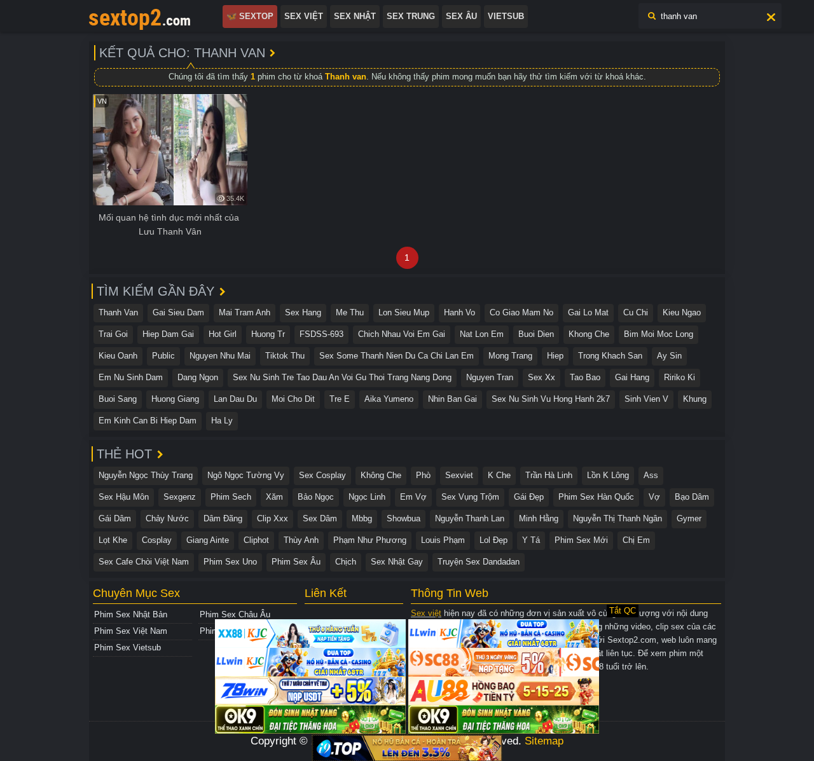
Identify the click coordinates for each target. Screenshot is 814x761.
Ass (651, 475)
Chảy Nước (167, 518)
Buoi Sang (118, 399)
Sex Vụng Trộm (470, 497)
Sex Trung (411, 16)
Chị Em (636, 540)
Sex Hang (303, 312)
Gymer (689, 518)
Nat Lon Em (482, 334)
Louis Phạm (443, 540)
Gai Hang (632, 377)
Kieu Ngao (682, 312)
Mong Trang (510, 355)
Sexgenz (179, 497)
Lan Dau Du (235, 399)
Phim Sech (230, 497)
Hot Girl (223, 334)
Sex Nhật (355, 16)
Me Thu (350, 312)
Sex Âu (461, 16)
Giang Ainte (207, 540)
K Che (499, 475)
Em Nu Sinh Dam (131, 377)
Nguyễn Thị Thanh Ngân (617, 518)
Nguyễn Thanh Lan (469, 518)
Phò (423, 475)
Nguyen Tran (489, 377)
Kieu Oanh (118, 355)
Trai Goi (113, 334)
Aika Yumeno (388, 399)
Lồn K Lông (608, 475)
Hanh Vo (459, 312)
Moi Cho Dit (293, 399)
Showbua (403, 518)
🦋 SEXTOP (249, 16)
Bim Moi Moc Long (658, 334)
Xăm (274, 497)
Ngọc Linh (366, 497)
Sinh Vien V (646, 399)
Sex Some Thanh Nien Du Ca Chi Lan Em (396, 355)
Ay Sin (669, 355)
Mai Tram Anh (244, 312)
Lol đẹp (493, 540)
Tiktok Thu (285, 355)
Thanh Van (118, 312)
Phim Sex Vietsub (127, 647)
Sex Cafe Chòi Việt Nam (144, 561)
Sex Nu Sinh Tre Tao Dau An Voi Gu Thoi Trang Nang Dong (342, 377)
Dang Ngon (197, 377)
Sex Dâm (320, 518)
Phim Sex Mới (581, 540)
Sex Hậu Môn (124, 497)
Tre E (339, 399)
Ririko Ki (679, 377)
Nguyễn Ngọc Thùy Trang (146, 475)
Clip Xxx (272, 518)
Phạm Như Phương (369, 540)
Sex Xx (541, 377)
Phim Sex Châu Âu (235, 614)
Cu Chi (635, 312)
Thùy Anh (301, 540)
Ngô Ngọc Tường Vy (245, 475)
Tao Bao (585, 377)
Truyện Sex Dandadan (479, 561)
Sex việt (426, 613)
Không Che (381, 475)
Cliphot (256, 540)
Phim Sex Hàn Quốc (596, 497)
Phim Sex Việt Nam (130, 631)
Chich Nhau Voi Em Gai (401, 334)
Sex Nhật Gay (397, 561)
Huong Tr (268, 334)
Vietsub (506, 16)
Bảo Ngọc (316, 497)
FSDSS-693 (321, 334)
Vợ (654, 497)
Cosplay (157, 540)
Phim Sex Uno (230, 561)
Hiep (555, 355)
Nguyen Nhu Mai (220, 355)
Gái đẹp (529, 497)
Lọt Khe (113, 540)
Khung (695, 399)
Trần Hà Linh (548, 475)
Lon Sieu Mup (403, 312)
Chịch (345, 561)
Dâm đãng (223, 518)
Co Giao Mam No (521, 312)
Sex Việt (303, 16)
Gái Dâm (115, 518)
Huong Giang (175, 399)
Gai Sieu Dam (178, 312)
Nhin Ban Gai (452, 399)
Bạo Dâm (692, 497)
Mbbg (362, 518)
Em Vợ (413, 497)
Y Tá (531, 540)
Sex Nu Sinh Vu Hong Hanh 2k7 (551, 399)
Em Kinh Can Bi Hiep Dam (148, 420)
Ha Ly (222, 420)
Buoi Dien (536, 334)
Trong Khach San (610, 355)
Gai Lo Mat (588, 312)
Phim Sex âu (296, 561)
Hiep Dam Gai (168, 334)
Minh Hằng (538, 518)
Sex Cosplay (322, 475)
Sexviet (459, 475)
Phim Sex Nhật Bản (130, 614)
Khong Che (589, 334)
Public (163, 355)
